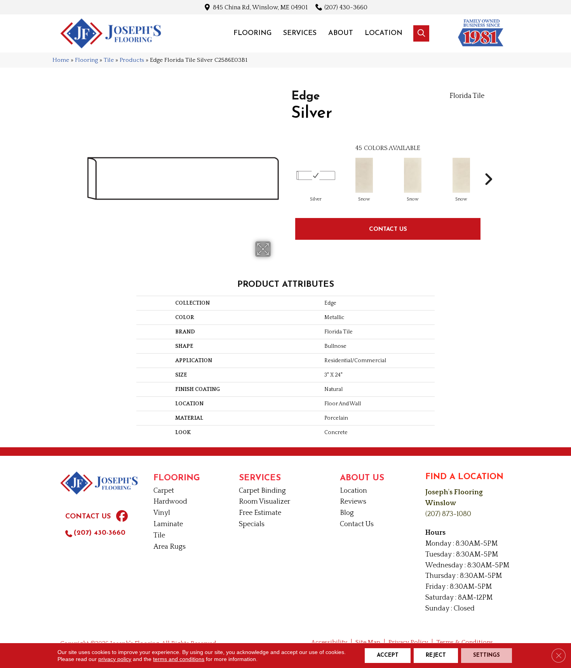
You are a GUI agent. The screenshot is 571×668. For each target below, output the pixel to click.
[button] (421, 33)
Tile (109, 60)
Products (132, 60)
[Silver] (315, 175)
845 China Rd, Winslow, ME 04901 (260, 7)
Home (60, 60)
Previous (287, 167)
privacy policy (114, 659)
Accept (388, 655)
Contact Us (388, 228)
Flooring (86, 60)
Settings (486, 655)
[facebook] (122, 517)
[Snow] (364, 175)
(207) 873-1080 (448, 514)
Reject (436, 655)
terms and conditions (178, 659)
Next (488, 167)
